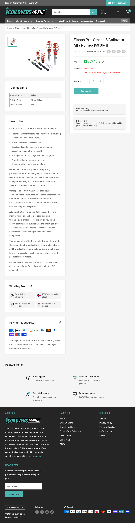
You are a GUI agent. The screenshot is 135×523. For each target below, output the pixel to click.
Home (10, 21)
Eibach (77, 52)
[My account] (118, 11)
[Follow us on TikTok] (52, 512)
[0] (127, 11)
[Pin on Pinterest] (114, 51)
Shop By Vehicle (43, 21)
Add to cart (86, 91)
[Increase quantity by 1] (100, 81)
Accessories (87, 21)
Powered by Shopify (13, 517)
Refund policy (105, 431)
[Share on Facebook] (109, 51)
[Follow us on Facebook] (37, 512)
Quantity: (78, 81)
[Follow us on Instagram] (42, 512)
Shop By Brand (22, 21)
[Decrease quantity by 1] (86, 81)
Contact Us (101, 21)
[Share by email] (124, 51)
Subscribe (14, 494)
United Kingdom (13, 507)
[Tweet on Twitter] (119, 51)
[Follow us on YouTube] (47, 512)
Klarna (102, 435)
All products (20, 28)
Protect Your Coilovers (67, 21)
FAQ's (124, 21)
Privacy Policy (105, 422)
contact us (36, 456)
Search (102, 418)
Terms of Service (107, 427)
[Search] (93, 12)
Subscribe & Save (119, 3)
